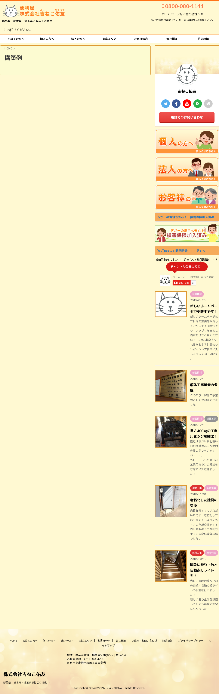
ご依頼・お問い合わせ (144, 640)
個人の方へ (47, 39)
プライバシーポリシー (191, 640)
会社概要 (121, 640)
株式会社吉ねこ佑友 (24, 674)
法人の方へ (78, 39)
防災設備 (203, 39)
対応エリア (109, 39)
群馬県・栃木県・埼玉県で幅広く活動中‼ (27, 682)
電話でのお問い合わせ (187, 117)
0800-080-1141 (184, 6)
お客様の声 (141, 39)
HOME (13, 640)
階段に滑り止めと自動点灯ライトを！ (204, 570)
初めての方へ (15, 39)
